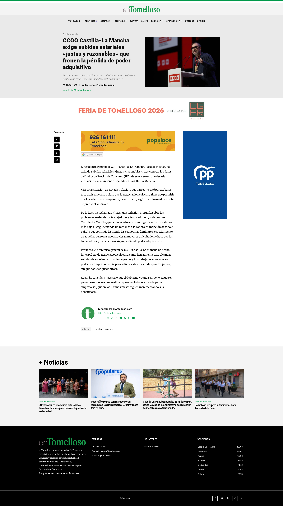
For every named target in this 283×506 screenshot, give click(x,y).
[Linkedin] (112, 317)
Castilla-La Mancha (70, 34)
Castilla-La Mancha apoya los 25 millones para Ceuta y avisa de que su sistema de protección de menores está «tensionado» (167, 405)
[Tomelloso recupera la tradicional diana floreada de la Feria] (219, 383)
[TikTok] (234, 498)
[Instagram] (108, 317)
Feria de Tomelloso (47, 401)
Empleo (87, 90)
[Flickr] (103, 317)
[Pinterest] (57, 153)
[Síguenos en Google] (92, 159)
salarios (108, 329)
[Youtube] (133, 317)
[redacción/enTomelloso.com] (88, 313)
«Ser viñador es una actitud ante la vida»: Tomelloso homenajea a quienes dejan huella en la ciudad (62, 408)
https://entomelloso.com (109, 313)
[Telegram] (121, 317)
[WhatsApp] (57, 160)
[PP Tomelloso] (205, 218)
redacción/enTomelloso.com (98, 85)
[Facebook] (57, 139)
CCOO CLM (97, 329)
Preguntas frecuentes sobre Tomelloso (59, 473)
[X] (57, 146)
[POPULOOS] (128, 150)
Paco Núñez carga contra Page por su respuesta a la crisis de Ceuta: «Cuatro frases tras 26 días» (114, 405)
